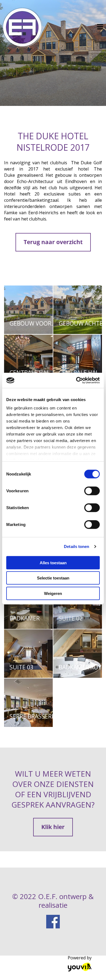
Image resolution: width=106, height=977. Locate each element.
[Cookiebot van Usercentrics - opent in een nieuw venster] (76, 380)
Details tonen (76, 546)
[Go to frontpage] (44, 27)
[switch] (92, 490)
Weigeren (53, 593)
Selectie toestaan (53, 578)
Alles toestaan (53, 562)
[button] (53, 242)
